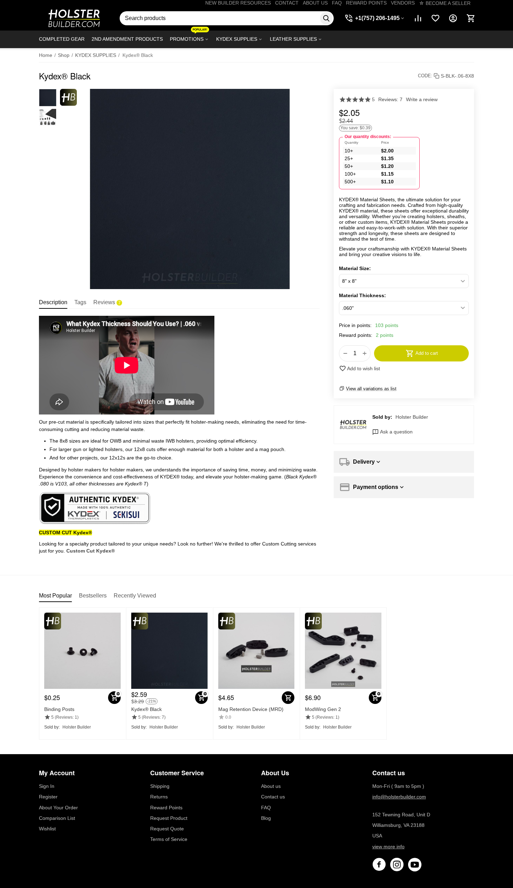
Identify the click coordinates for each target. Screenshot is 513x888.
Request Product (168, 818)
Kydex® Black (146, 709)
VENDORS (403, 3)
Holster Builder (411, 417)
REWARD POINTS (366, 3)
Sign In (46, 786)
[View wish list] (435, 18)
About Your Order (58, 807)
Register (48, 796)
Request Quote (167, 828)
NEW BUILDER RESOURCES (238, 3)
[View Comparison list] (418, 18)
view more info (388, 846)
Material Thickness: (362, 295)
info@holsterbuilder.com (399, 796)
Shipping (159, 786)
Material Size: (355, 268)
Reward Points (166, 807)
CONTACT (287, 3)
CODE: (425, 75)
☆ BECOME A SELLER (445, 3)
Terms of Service (168, 839)
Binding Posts (59, 709)
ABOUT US (315, 3)
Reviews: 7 (390, 99)
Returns (159, 796)
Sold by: (382, 417)
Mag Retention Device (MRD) (251, 709)
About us (271, 786)
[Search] (326, 18)
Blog (266, 818)
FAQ (337, 3)
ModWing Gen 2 (323, 709)
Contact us (273, 796)
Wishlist (47, 828)
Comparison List (57, 818)
